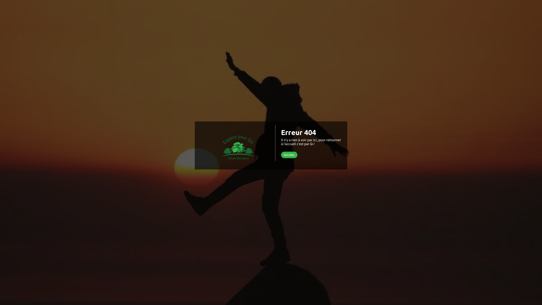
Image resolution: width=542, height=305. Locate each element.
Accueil (289, 155)
